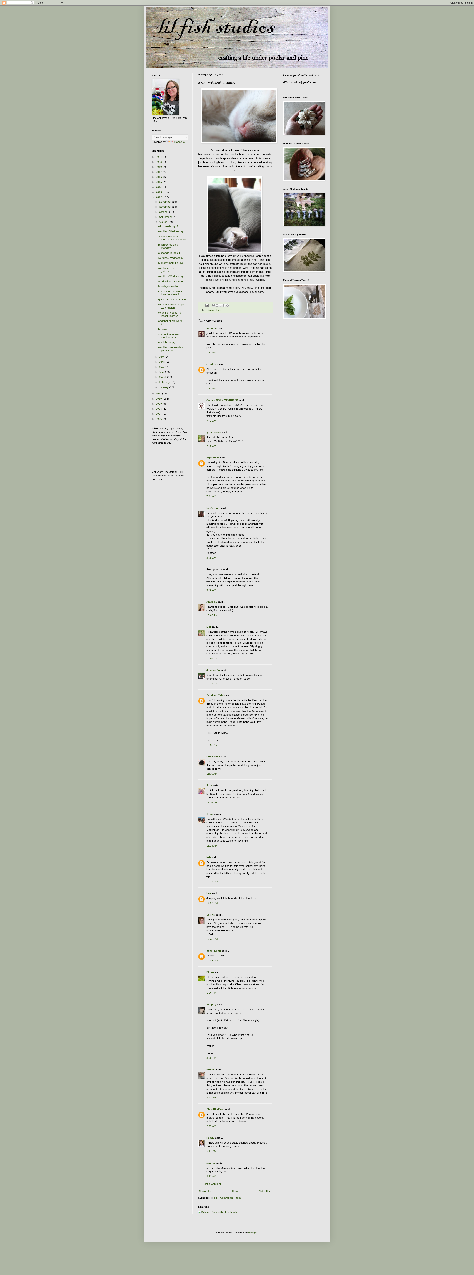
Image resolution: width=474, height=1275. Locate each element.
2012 (159, 197)
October (164, 211)
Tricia (209, 813)
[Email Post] (206, 305)
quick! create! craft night (172, 299)
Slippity (211, 1004)
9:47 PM (211, 1097)
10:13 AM (212, 683)
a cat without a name (170, 281)
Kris (208, 857)
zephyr (210, 1162)
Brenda (211, 1069)
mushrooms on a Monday (168, 246)
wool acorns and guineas (168, 269)
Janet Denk (213, 950)
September (166, 216)
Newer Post (206, 1191)
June (162, 361)
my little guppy (166, 342)
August (163, 221)
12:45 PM (212, 939)
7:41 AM (211, 496)
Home (235, 1191)
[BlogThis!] (217, 305)
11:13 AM (211, 845)
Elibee (210, 972)
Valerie (210, 914)
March (163, 376)
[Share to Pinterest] (227, 305)
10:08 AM (212, 658)
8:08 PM (211, 1057)
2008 (159, 408)
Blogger (252, 1232)
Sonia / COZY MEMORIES (222, 400)
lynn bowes (213, 432)
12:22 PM (212, 881)
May (162, 366)
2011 (159, 393)
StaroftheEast (215, 1109)
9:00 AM (211, 590)
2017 (159, 171)
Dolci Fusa (213, 756)
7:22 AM (211, 352)
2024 (159, 156)
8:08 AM (211, 557)
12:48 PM (212, 960)
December (165, 201)
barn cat (212, 310)
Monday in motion (168, 286)
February (165, 382)
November (165, 206)
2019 (159, 166)
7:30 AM (211, 445)
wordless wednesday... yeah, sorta (171, 349)
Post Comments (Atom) (228, 1197)
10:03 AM (212, 615)
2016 (159, 176)
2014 (159, 187)
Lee (208, 893)
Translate (179, 141)
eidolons (212, 363)
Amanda (211, 601)
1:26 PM (211, 992)
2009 (159, 403)
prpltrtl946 (212, 457)
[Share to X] (220, 305)
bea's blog (213, 507)
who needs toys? (168, 226)
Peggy (210, 1137)
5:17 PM (211, 1151)
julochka (211, 328)
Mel (208, 626)
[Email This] (213, 305)
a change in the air (169, 252)
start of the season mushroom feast (169, 336)
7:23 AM (211, 420)
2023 (159, 161)
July (161, 356)
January (164, 387)
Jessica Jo (213, 670)
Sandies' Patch (215, 695)
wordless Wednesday (170, 231)
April (162, 371)
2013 (159, 192)
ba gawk (163, 328)
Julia (209, 785)
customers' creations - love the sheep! (171, 293)
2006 (159, 418)
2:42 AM (211, 1126)
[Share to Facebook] (224, 305)
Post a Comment (212, 1183)
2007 (159, 413)
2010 (159, 398)
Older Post (265, 1191)
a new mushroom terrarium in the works (172, 238)
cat (220, 310)
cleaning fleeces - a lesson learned (169, 314)
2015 (159, 182)
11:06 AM (211, 773)
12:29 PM (212, 903)
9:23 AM (211, 1176)
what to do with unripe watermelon (171, 306)
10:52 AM (212, 745)
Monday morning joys (170, 262)
